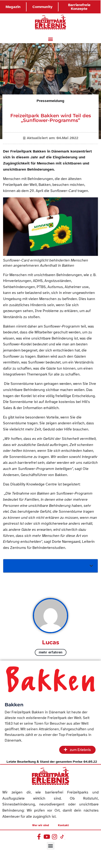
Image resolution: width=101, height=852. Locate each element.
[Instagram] (54, 837)
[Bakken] (50, 679)
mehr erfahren (50, 652)
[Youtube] (47, 837)
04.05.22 (90, 762)
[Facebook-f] (39, 837)
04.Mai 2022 (67, 138)
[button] (50, 39)
